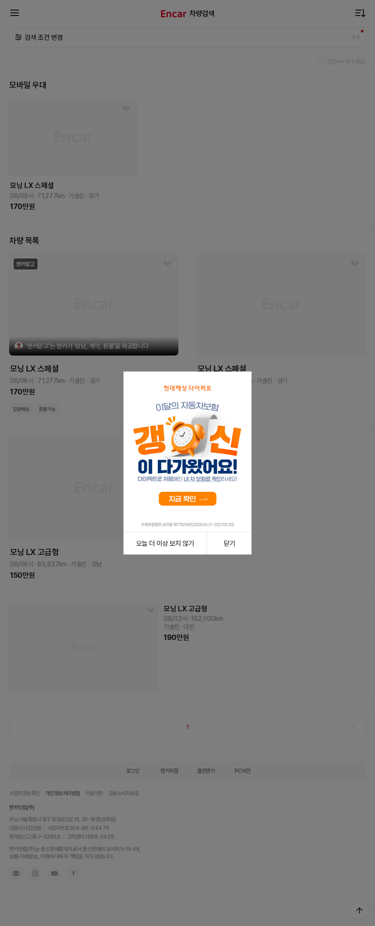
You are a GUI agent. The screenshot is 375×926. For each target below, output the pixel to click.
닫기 (229, 543)
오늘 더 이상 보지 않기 (165, 543)
